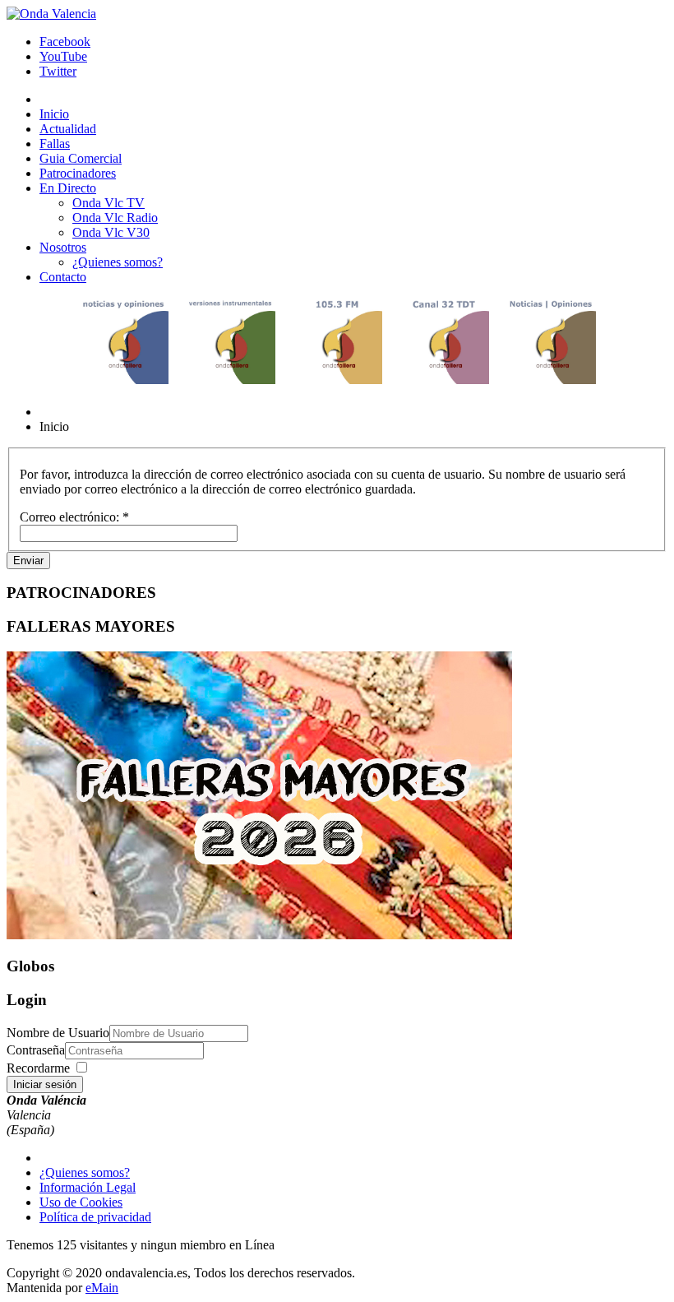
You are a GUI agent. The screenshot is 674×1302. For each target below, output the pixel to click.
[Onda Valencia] (51, 14)
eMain (101, 1288)
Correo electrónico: (74, 517)
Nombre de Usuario (58, 1033)
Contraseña (36, 1050)
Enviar (28, 560)
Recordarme (38, 1068)
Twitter (57, 71)
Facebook (64, 42)
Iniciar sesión (44, 1084)
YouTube (63, 56)
